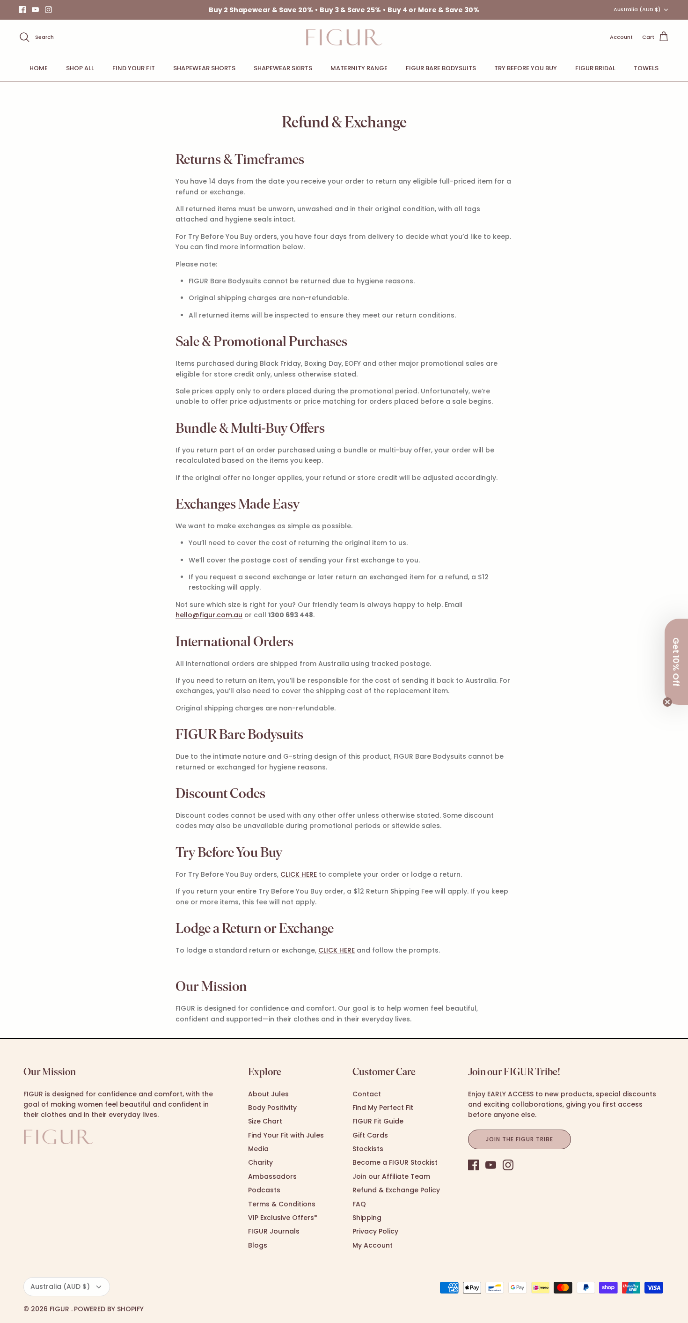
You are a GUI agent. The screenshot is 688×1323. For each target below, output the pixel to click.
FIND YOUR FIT (133, 68)
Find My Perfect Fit (382, 1107)
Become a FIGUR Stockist (395, 1162)
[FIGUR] (344, 37)
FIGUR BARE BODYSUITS (441, 68)
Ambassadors (272, 1176)
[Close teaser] (667, 702)
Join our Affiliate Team (391, 1176)
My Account (372, 1245)
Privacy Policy (375, 1231)
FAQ (359, 1204)
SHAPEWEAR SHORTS (204, 68)
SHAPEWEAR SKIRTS (283, 68)
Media (258, 1148)
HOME (38, 68)
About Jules (268, 1094)
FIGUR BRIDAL (595, 68)
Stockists (367, 1148)
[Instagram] (48, 9)
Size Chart (265, 1121)
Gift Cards (370, 1135)
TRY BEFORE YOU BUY (525, 68)
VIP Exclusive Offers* (282, 1217)
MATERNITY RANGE (359, 68)
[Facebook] (22, 9)
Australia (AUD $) (637, 9)
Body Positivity (272, 1107)
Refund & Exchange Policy (396, 1190)
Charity (260, 1162)
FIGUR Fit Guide (377, 1121)
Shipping (366, 1217)
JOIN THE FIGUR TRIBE (519, 1139)
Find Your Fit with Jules (286, 1135)
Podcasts (264, 1190)
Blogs (257, 1245)
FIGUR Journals (274, 1231)
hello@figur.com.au (209, 615)
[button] (676, 662)
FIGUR (60, 1309)
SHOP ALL (80, 68)
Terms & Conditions (281, 1204)
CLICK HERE (298, 874)
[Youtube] (35, 9)
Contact (366, 1094)
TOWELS (646, 68)
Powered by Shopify (109, 1309)
